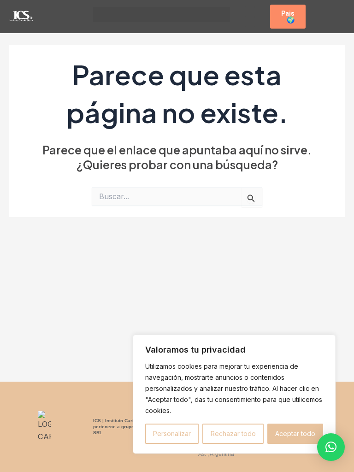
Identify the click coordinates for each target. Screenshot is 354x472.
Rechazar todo (233, 433)
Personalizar (172, 433)
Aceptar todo (295, 433)
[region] (234, 394)
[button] (161, 14)
